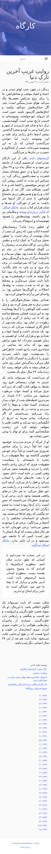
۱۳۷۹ (44, 695)
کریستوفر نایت (39, 158)
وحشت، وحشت (40, 673)
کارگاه (25, 26)
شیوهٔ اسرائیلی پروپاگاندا (36, 688)
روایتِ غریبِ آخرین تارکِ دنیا (27, 73)
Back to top (25, 847)
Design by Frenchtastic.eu (22, 843)
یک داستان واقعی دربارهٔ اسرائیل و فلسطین (27, 684)
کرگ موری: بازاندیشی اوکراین (33, 669)
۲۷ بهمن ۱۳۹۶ (30, 82)
